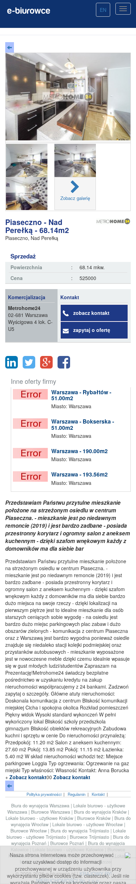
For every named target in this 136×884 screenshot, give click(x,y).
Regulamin (76, 794)
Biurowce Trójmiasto (90, 837)
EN (103, 9)
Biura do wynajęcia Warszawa (41, 805)
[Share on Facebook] (64, 362)
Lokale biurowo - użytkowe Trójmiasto (66, 834)
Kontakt (98, 794)
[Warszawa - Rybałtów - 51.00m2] (32, 394)
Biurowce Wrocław (29, 831)
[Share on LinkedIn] (11, 362)
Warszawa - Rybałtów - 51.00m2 (81, 395)
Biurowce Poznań (67, 843)
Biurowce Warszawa (51, 812)
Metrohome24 (24, 307)
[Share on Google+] (46, 362)
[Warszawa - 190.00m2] (32, 453)
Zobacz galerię (75, 198)
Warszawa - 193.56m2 (79, 474)
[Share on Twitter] (29, 362)
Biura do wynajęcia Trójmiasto (81, 831)
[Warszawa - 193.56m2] (32, 476)
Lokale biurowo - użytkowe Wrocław (88, 824)
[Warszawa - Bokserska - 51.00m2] (32, 423)
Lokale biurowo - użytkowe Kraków (40, 818)
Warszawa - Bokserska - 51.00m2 (82, 424)
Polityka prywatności (44, 794)
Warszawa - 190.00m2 (79, 451)
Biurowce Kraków (94, 818)
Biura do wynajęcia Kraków (101, 812)
